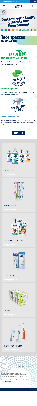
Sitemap (8, 368)
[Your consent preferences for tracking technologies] (34, 403)
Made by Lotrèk (29, 366)
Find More (17, 133)
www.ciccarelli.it (6, 382)
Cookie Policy (22, 367)
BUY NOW (33, 1)
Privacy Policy (15, 367)
